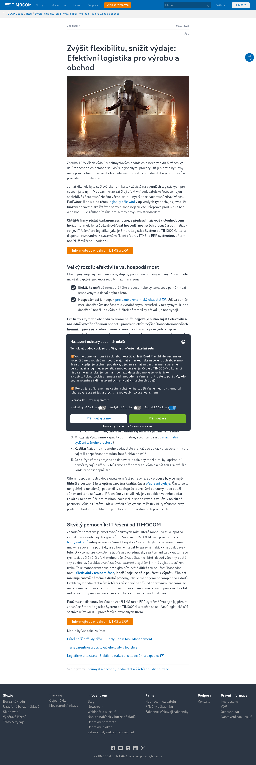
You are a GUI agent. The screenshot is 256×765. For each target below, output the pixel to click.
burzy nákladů (77, 542)
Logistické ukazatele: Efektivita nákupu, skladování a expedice (113, 656)
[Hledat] (207, 5)
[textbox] (187, 5)
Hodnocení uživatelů (160, 701)
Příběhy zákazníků (159, 706)
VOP (224, 706)
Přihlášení (240, 5)
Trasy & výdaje (14, 722)
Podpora (92, 5)
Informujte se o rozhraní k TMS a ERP (100, 250)
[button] (249, 57)
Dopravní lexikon (100, 727)
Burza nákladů (14, 701)
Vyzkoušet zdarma (118, 5)
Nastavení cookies (234, 717)
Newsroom (96, 706)
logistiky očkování (122, 202)
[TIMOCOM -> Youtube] (121, 748)
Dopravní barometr (102, 722)
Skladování (11, 712)
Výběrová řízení (14, 717)
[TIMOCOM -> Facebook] (113, 748)
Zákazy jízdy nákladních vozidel (111, 732)
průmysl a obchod (101, 669)
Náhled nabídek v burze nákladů (112, 717)
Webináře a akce (100, 712)
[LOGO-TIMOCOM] (18, 5)
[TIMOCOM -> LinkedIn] (136, 748)
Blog (91, 701)
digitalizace (160, 669)
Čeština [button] (220, 5)
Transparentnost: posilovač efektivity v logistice (102, 647)
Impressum (229, 701)
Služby (39, 5)
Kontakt (204, 701)
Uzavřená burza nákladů (21, 706)
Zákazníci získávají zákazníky (166, 712)
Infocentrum (58, 5)
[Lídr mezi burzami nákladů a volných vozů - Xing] (128, 748)
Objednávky (57, 700)
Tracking (55, 695)
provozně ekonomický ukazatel (138, 300)
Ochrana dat (230, 712)
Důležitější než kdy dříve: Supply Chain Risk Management (109, 639)
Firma (76, 5)
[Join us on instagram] (143, 748)
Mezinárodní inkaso (63, 705)
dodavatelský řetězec (134, 669)
